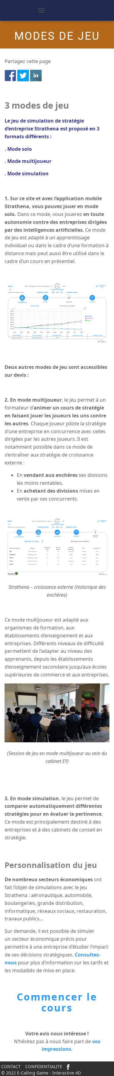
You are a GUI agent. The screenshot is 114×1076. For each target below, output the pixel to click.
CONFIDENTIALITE (43, 1066)
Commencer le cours (57, 1002)
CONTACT (11, 1066)
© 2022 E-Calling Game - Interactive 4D (41, 1073)
